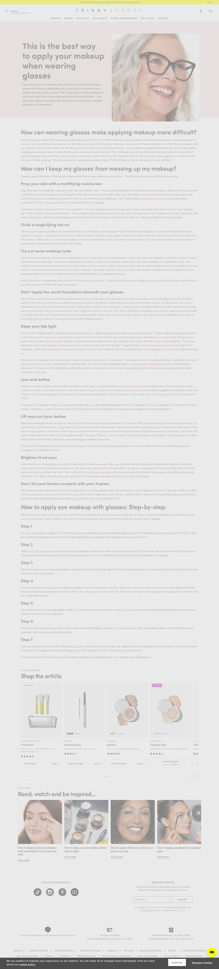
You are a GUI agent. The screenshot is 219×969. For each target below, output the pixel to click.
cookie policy (27, 964)
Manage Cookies (202, 962)
